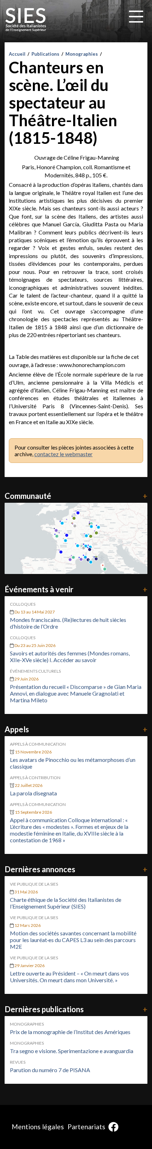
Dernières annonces (76, 869)
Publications (45, 54)
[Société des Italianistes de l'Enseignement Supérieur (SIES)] (26, 19)
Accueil (17, 54)
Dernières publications (76, 1009)
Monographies (81, 54)
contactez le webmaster (63, 454)
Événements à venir (76, 589)
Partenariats (86, 1127)
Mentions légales (38, 1127)
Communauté (76, 496)
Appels (76, 729)
